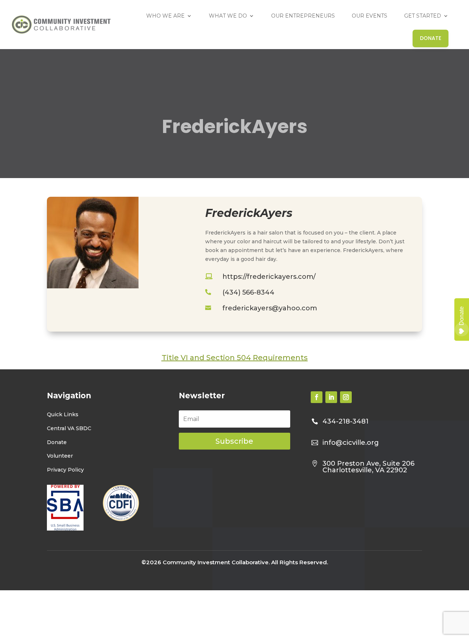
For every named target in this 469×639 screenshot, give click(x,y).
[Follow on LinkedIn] (331, 397)
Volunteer (60, 456)
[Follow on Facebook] (316, 397)
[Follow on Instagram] (346, 397)
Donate (57, 442)
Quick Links (62, 414)
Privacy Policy (65, 469)
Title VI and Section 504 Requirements (235, 357)
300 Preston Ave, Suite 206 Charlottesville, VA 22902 (368, 466)
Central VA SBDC (69, 428)
